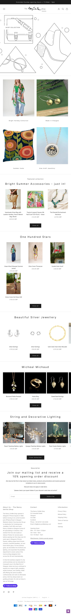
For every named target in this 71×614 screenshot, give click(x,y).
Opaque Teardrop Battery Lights (35, 446)
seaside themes (34, 27)
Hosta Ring (35, 396)
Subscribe (51, 496)
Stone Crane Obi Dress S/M (13, 297)
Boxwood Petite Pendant (13, 396)
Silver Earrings (13, 347)
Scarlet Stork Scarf (57, 266)
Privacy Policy (62, 511)
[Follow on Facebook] (4, 592)
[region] (35, 45)
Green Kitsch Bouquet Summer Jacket (13, 267)
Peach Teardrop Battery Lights (13, 446)
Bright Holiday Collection (18, 120)
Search (60, 523)
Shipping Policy (62, 517)
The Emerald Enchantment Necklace (58, 213)
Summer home (18, 168)
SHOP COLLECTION (13, 27)
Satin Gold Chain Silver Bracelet (57, 347)
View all (35, 225)
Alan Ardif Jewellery (47, 168)
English (44, 597)
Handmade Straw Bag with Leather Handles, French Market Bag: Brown (13, 214)
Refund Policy (62, 514)
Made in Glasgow (52, 120)
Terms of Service (63, 520)
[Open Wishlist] (68, 611)
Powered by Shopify (46, 601)
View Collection (35, 457)
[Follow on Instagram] (9, 592)
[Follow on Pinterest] (13, 592)
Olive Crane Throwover (35, 266)
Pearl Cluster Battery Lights (57, 446)
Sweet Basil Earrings (57, 396)
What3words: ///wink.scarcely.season (41, 538)
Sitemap (60, 526)
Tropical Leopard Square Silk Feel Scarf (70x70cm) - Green (35, 213)
